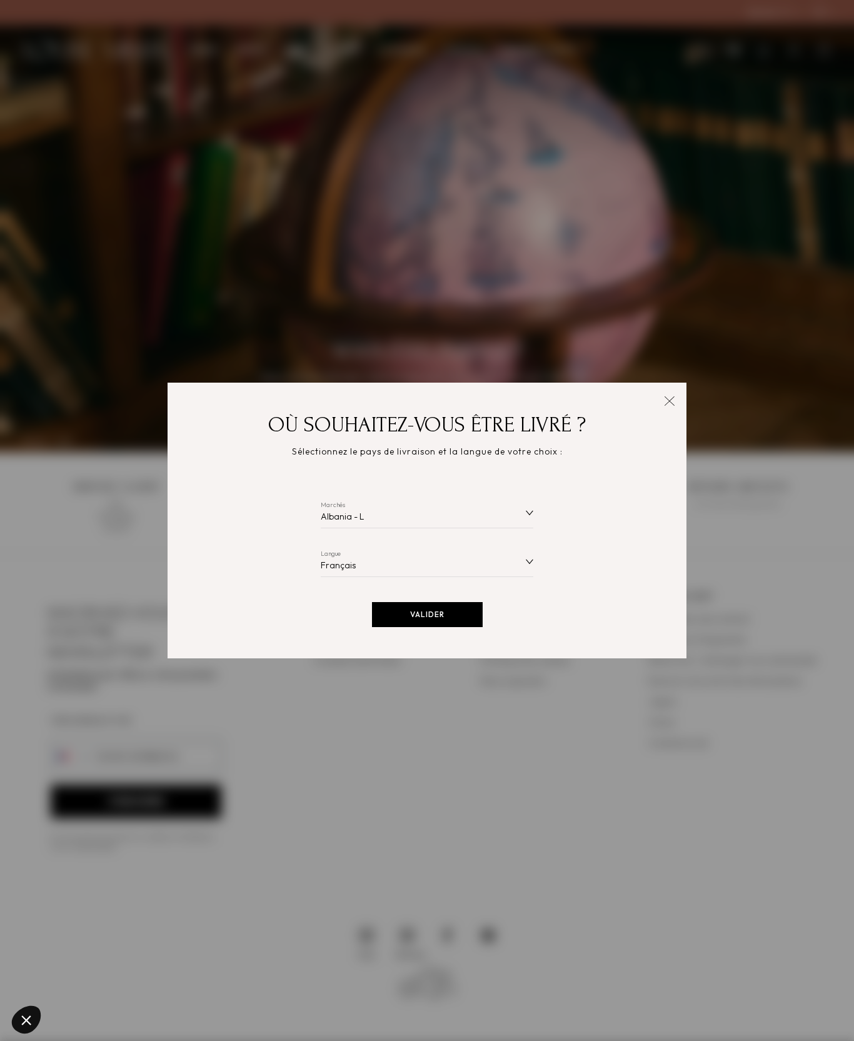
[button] (26, 1020)
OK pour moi (231, 978)
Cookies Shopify (63, 927)
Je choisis (143, 978)
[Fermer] (669, 400)
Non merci (56, 978)
